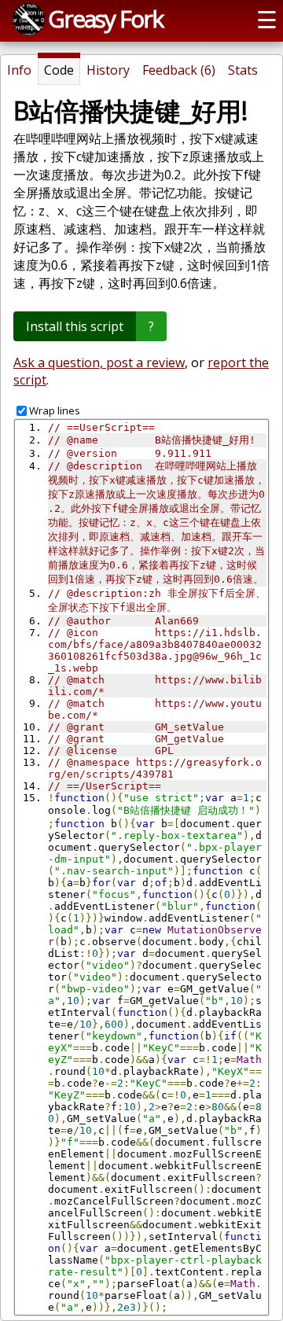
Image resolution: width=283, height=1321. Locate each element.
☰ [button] (266, 19)
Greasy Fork (105, 18)
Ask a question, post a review (99, 362)
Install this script (74, 326)
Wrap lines (54, 410)
